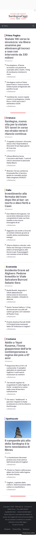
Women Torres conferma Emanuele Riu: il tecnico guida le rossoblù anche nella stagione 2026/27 (17, 174)
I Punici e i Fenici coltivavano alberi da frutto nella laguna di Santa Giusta (19, 472)
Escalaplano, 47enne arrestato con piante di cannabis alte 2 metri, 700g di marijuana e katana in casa (18, 69)
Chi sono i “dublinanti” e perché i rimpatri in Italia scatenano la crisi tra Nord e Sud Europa (19, 403)
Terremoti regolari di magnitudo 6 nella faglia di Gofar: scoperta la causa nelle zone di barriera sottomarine (18, 387)
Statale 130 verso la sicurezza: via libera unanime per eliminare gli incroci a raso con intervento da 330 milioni (17, 48)
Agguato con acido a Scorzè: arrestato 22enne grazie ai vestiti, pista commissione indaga (19, 234)
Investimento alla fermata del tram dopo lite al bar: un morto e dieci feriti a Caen (17, 200)
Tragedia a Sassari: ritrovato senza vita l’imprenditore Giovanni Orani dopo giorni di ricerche (19, 145)
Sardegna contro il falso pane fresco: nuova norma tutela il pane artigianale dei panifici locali (18, 85)
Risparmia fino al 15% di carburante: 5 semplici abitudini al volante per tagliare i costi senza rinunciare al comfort (17, 370)
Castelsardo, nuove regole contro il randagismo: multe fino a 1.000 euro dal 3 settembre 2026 (18, 100)
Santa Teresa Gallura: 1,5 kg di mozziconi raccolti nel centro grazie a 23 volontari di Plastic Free (18, 310)
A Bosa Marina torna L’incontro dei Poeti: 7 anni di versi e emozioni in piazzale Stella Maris (19, 159)
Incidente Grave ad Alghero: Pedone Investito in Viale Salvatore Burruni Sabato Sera (17, 276)
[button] (33, 25)
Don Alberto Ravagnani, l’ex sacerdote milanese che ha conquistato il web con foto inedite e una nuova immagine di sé (18, 218)
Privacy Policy (17, 529)
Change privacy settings (28, 533)
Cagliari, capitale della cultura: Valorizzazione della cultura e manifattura (19, 485)
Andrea (8, 453)
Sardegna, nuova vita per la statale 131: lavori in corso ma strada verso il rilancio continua (16, 127)
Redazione (9, 61)
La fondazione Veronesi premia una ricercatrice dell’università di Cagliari (17, 460)
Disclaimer (7, 529)
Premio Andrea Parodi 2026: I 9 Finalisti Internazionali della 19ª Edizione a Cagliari (19, 324)
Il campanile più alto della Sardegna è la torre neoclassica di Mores (17, 445)
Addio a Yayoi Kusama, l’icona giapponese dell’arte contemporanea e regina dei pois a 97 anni (18, 350)
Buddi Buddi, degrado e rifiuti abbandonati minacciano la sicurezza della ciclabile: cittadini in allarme (17, 294)
